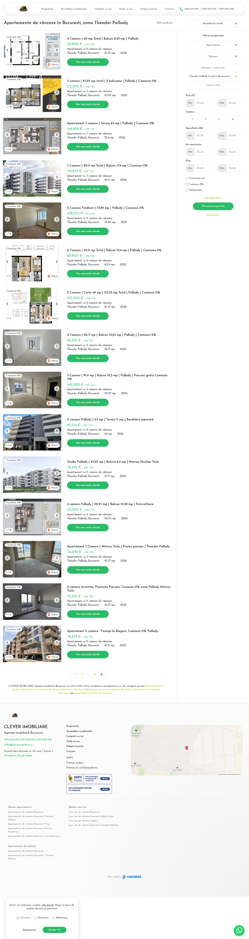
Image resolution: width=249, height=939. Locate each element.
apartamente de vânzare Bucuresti (112, 689)
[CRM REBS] (131, 877)
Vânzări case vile (77, 807)
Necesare (25, 918)
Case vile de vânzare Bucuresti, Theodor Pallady (93, 825)
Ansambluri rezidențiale (74, 9)
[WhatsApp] (239, 930)
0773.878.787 (209, 9)
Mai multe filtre (213, 198)
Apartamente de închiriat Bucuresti (26, 851)
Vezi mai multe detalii (88, 62)
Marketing (61, 918)
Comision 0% (196, 184)
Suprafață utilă (194, 128)
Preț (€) (190, 95)
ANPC (69, 758)
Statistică (43, 918)
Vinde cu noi (126, 9)
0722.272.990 (191, 9)
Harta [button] (54, 64)
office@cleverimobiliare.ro (18, 745)
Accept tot (54, 930)
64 (94, 674)
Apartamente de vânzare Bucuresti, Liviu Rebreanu (34, 836)
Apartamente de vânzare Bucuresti (26, 812)
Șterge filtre (213, 215)
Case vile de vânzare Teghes (83, 821)
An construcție (193, 144)
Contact (169, 9)
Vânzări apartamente (20, 807)
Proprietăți (47, 9)
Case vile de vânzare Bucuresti (84, 812)
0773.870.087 (226, 9)
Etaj (188, 161)
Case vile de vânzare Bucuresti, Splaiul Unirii (90, 816)
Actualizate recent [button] (213, 23)
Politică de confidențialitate (81, 768)
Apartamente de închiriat (22, 846)
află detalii (48, 905)
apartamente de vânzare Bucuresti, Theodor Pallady (62, 689)
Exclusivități (195, 190)
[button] (7, 50)
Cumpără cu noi (103, 9)
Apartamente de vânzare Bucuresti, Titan (29, 824)
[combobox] (213, 45)
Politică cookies (74, 763)
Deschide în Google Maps (18, 755)
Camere (190, 112)
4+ (233, 119)
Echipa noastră (148, 9)
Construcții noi (197, 178)
